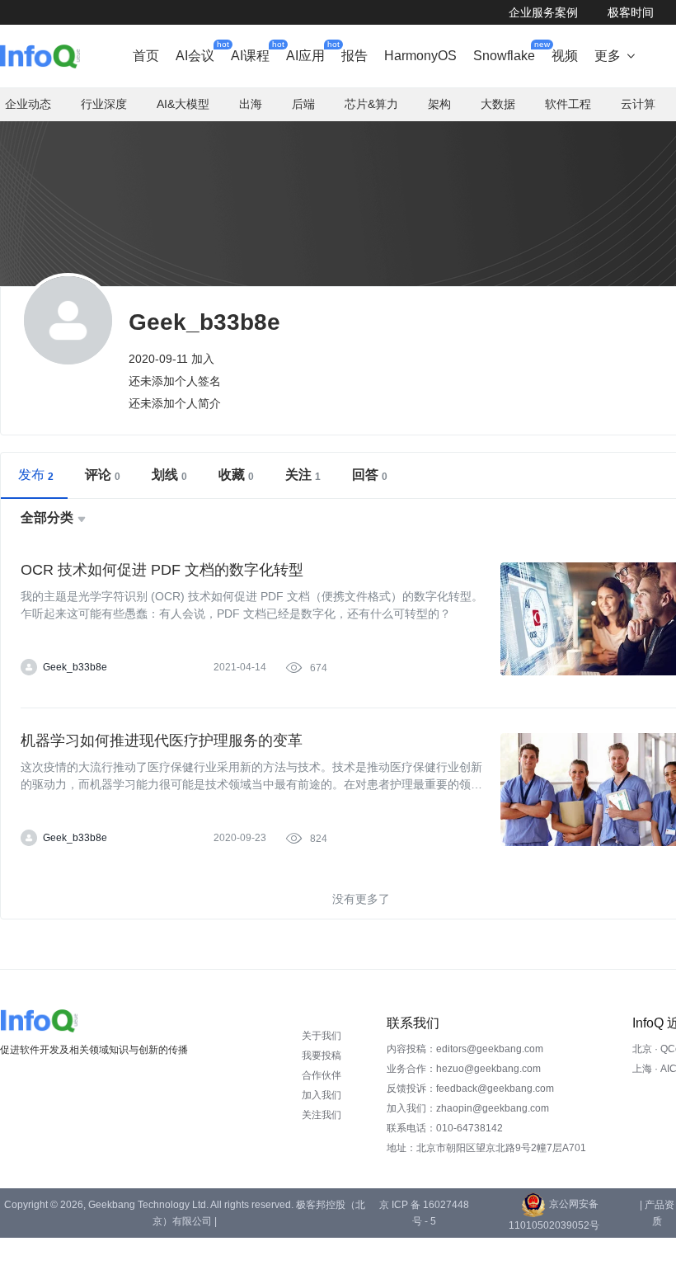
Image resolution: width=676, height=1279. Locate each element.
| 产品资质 (657, 1213)
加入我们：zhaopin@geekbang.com (468, 1108)
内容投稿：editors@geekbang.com (465, 1049)
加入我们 (321, 1095)
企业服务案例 (543, 12)
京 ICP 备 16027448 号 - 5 (424, 1213)
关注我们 (321, 1115)
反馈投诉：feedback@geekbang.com (470, 1088)
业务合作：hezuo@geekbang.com (464, 1068)
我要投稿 (321, 1055)
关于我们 (321, 1036)
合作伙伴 (321, 1075)
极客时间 (631, 12)
